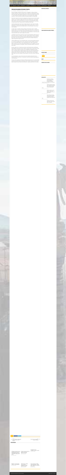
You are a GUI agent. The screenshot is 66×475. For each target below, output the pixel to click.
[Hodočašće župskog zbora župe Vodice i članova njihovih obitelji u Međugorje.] (44, 102)
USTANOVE (28, 5)
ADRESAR (49, 5)
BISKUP (18, 5)
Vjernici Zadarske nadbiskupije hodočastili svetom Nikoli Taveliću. (16, 439)
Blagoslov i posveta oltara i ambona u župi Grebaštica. (15, 464)
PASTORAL (38, 5)
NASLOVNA (11, 5)
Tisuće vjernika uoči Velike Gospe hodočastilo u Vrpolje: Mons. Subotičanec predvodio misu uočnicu (35, 464)
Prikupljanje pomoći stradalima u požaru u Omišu (35, 450)
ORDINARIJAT (23, 5)
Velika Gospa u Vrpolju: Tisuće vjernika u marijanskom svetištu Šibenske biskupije (24, 464)
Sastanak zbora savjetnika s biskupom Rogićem (34, 439)
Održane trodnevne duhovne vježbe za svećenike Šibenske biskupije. (25, 452)
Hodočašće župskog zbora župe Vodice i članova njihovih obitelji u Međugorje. (51, 101)
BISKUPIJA (14, 5)
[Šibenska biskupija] (33, 2)
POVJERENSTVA (33, 5)
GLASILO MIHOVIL (44, 5)
